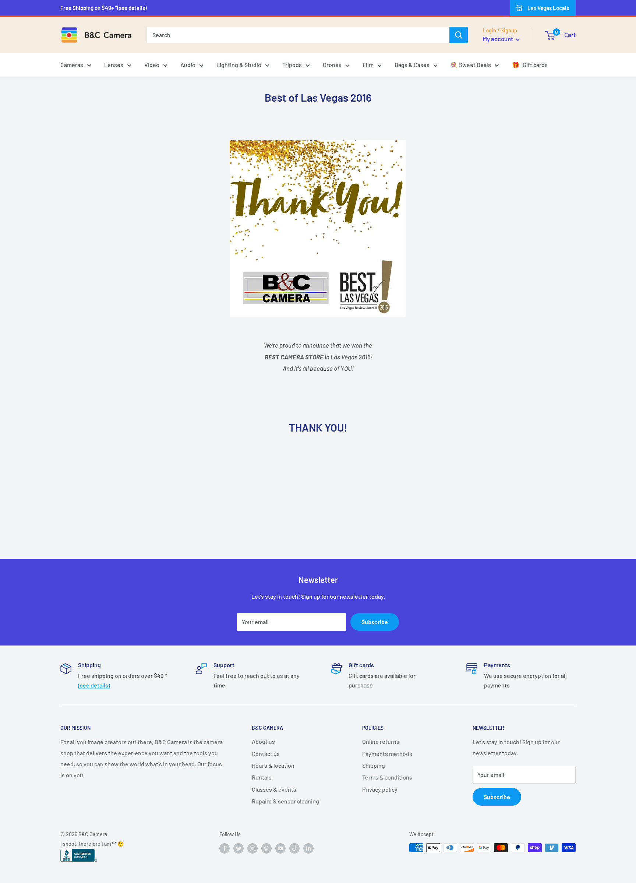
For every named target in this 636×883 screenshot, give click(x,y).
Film (368, 64)
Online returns (380, 741)
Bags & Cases (412, 64)
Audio (187, 64)
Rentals (262, 777)
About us (263, 741)
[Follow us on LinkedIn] (308, 848)
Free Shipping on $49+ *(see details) (103, 7)
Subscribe (374, 621)
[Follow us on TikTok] (294, 848)
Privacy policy (380, 789)
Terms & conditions (387, 777)
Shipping (373, 765)
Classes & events (274, 789)
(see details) (94, 685)
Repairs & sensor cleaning (285, 801)
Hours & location (273, 765)
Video (151, 64)
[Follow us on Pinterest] (266, 848)
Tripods (292, 64)
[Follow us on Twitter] (238, 848)
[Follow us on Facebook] (224, 848)
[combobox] (298, 35)
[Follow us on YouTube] (280, 848)
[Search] (458, 35)
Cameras (71, 64)
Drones (332, 64)
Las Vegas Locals (548, 7)
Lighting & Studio (238, 64)
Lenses (113, 64)
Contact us (266, 753)
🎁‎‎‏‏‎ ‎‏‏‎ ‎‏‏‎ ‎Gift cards (530, 64)
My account (498, 38)
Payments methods (387, 753)
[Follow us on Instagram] (252, 848)
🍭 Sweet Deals (471, 64)
